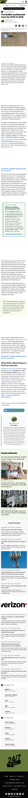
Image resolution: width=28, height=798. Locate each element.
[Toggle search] (23, 1)
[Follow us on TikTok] (20, 794)
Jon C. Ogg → (14, 425)
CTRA (6, 723)
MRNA (6, 690)
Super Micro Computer (11, 695)
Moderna (7, 689)
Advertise (14, 789)
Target (7, 733)
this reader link (10, 368)
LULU (6, 740)
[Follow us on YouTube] (14, 794)
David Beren (3, 481)
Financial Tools (14, 779)
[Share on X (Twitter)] (19, 26)
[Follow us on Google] (26, 26)
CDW (6, 700)
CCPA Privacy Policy (20, 786)
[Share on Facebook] (16, 26)
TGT (6, 734)
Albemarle (7, 727)
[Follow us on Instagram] (17, 794)
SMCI (6, 696)
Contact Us (21, 776)
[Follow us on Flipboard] (23, 26)
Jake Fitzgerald (4, 508)
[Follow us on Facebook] (6, 794)
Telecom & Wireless (9, 11)
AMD (6, 706)
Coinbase (7, 711)
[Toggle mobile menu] (26, 1)
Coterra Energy (9, 722)
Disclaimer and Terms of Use (14, 783)
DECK (6, 745)
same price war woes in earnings (10, 139)
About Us (13, 776)
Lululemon (7, 738)
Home (6, 776)
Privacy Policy (7, 786)
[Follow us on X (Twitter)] (9, 794)
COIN (6, 713)
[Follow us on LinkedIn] (12, 794)
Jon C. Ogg (9, 19)
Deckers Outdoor (9, 744)
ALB (6, 729)
